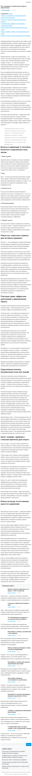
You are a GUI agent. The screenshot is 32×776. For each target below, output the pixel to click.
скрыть (10, 13)
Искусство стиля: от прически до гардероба (14, 759)
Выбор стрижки (5, 10)
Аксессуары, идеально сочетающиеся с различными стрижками (17, 680)
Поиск (28, 744)
